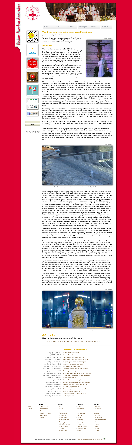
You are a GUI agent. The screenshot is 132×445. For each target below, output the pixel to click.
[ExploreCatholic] (32, 56)
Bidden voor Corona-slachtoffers (72, 391)
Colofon (97, 428)
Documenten (98, 417)
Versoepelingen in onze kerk (71, 355)
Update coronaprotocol (69, 377)
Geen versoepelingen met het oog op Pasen (76, 389)
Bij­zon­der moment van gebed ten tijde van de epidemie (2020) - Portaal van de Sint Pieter (73, 341)
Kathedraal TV (44, 406)
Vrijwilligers (62, 428)
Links (96, 426)
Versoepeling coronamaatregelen (72, 380)
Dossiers (42, 411)
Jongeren (80, 411)
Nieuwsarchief (44, 408)
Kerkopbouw (81, 413)
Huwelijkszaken (82, 426)
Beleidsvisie (62, 411)
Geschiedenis (99, 422)
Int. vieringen (98, 415)
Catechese (80, 408)
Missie (79, 417)
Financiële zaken (64, 419)
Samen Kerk (43, 415)
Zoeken (97, 424)
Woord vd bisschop (45, 413)
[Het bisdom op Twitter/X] (29, 132)
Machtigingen (63, 422)
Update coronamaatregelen (71, 352)
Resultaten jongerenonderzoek (72, 386)
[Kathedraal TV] (32, 82)
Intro (60, 406)
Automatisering (62, 430)
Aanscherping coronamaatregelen (73, 364)
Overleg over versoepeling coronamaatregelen (76, 375)
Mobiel (42, 417)
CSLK (79, 430)
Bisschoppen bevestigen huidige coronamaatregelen (78, 371)
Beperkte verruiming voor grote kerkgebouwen (76, 382)
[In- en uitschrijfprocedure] (32, 109)
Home (46, 27)
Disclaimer (99, 439)
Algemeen (97, 406)
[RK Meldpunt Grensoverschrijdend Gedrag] (32, 103)
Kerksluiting (62, 415)
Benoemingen (63, 417)
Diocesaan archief (82, 433)
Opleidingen (80, 422)
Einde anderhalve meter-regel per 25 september (77, 373)
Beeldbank (62, 433)
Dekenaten (98, 408)
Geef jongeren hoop (68, 396)
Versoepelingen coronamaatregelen (73, 357)
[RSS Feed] (27, 132)
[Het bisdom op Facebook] (32, 132)
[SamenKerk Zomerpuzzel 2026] (32, 42)
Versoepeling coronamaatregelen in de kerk (75, 359)
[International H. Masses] (32, 96)
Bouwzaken (80, 424)
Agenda (96, 413)
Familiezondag (81, 428)
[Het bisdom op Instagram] (35, 132)
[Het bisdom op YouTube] (38, 132)
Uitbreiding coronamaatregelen (72, 366)
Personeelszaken (64, 426)
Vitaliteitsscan (63, 413)
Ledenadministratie (64, 424)
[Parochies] (32, 116)
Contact (105, 27)
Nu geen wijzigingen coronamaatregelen (74, 362)
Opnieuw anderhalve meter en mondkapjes (75, 368)
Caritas (79, 415)
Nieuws (61, 408)
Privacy (97, 430)
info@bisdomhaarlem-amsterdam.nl (87, 439)
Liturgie (79, 406)
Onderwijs (80, 419)
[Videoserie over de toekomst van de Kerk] (32, 69)
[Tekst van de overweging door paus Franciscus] (99, 76)
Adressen (97, 411)
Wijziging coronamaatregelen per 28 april (75, 384)
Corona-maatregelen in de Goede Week (74, 393)
